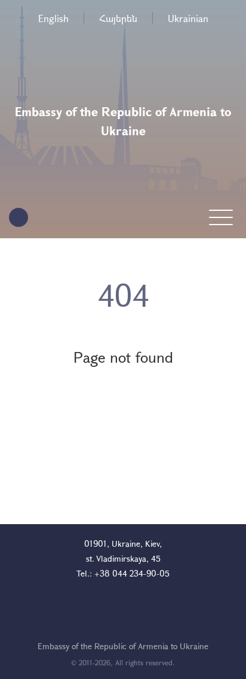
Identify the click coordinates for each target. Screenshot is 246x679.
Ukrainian (188, 18)
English (53, 18)
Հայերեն (118, 18)
